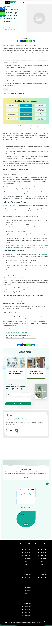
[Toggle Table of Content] (5, 89)
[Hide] (0, 18)
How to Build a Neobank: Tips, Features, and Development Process (10, 15)
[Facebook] (19, 41)
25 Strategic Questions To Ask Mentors (16, 332)
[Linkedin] (33, 41)
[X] (23, 41)
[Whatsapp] (28, 41)
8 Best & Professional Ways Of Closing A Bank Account (21, 337)
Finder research (31, 177)
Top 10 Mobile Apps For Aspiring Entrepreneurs (19, 335)
